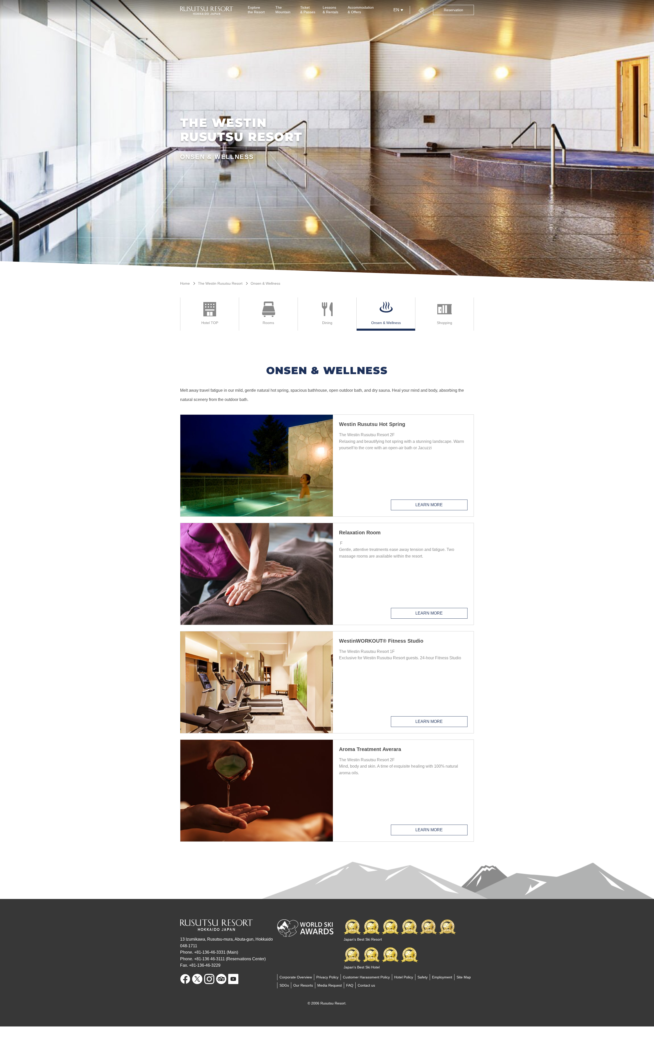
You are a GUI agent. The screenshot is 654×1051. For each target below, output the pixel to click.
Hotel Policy (403, 977)
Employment (442, 977)
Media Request (329, 985)
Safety (422, 977)
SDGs (284, 985)
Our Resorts (303, 985)
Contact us (366, 985)
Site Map (464, 977)
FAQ (349, 985)
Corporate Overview (295, 977)
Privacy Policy (327, 977)
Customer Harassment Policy (366, 977)
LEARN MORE (429, 505)
